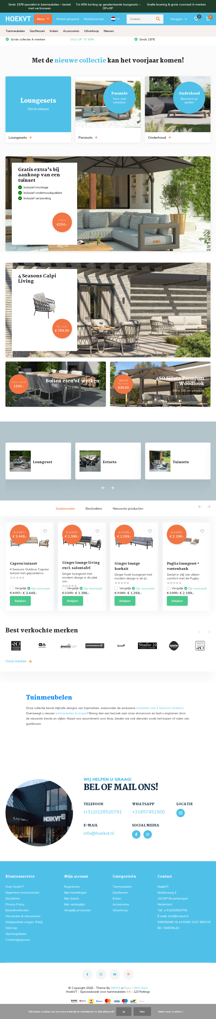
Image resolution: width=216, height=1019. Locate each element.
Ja (124, 1011)
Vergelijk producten (77, 910)
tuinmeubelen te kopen (71, 713)
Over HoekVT (14, 887)
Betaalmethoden (17, 910)
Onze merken (16, 661)
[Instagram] (147, 834)
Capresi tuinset (23, 563)
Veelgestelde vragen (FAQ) (24, 922)
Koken (54, 31)
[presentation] (103, 488)
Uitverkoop (91, 31)
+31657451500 (148, 811)
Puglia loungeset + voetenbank (183, 566)
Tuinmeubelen (15, 31)
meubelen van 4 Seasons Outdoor (160, 708)
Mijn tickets (71, 898)
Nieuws (109, 31)
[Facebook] (136, 834)
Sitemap (11, 928)
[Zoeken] (158, 19)
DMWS (115, 988)
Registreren (72, 887)
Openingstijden (15, 934)
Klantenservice (94, 19)
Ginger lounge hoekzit (127, 566)
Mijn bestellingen (75, 892)
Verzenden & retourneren (22, 916)
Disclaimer (12, 898)
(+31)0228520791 (103, 811)
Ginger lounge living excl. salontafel (81, 565)
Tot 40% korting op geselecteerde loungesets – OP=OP (108, 6)
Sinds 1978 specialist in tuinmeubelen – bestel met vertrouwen (39, 6)
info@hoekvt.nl (99, 833)
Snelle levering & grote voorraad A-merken (176, 4)
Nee (142, 1011)
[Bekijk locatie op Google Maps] (180, 813)
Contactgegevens (17, 940)
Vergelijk (20, 588)
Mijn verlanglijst (74, 904)
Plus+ (127, 988)
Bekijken (20, 601)
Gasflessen (37, 31)
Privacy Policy (14, 904)
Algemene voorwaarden (22, 892)
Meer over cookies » (170, 1011)
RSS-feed (140, 988)
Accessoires (71, 31)
